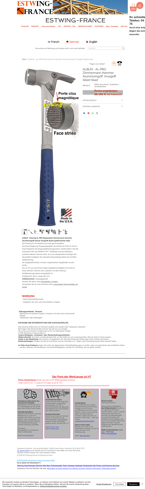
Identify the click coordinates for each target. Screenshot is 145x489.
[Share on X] (97, 113)
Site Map (46, 466)
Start (24, 59)
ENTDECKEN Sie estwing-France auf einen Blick (36, 460)
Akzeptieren (133, 484)
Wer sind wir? (85, 436)
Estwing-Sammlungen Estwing (29, 466)
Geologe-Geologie (75, 466)
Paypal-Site (54, 427)
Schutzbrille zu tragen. (49, 282)
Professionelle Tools (59, 466)
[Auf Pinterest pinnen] (88, 113)
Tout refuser (119, 484)
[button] (35, 26)
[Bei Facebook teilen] (84, 113)
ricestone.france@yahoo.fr (84, 421)
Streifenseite (54, 429)
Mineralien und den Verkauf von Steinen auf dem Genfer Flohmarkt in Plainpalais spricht (81, 468)
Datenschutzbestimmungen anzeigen (53, 486)
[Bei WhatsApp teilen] (92, 113)
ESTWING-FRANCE (75, 20)
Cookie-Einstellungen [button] (103, 484)
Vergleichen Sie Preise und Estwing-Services (101, 466)
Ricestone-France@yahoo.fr (35, 333)
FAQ (112, 432)
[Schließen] (142, 484)
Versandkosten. (28, 435)
